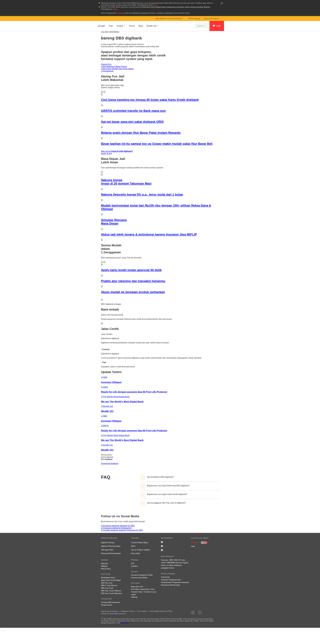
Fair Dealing (142, 611)
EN (202, 542)
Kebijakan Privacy (128, 611)
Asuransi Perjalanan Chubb (142, 575)
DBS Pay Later (107, 583)
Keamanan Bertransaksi (170, 585)
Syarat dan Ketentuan (109, 611)
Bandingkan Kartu (108, 578)
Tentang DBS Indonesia (110, 602)
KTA (132, 563)
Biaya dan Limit (137, 587)
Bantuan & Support (211, 18)
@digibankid (126, 528)
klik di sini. (125, 623)
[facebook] (193, 612)
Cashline (134, 566)
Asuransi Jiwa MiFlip (139, 578)
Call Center (165, 577)
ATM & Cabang (194, 18)
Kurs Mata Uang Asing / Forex (143, 589)
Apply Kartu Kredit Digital (111, 580)
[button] (221, 3)
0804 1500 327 (175, 560)
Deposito (104, 563)
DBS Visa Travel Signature (111, 593)
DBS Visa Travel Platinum (111, 591)
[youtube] (200, 612)
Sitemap (134, 597)
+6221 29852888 (167, 563)
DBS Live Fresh (107, 588)
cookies (120, 13)
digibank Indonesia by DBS (130, 530)
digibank (109, 463)
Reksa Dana (106, 569)
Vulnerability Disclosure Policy (161, 611)
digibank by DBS (127, 526)
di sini (154, 5)
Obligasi (104, 566)
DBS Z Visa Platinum (109, 585)
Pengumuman (106, 605)
